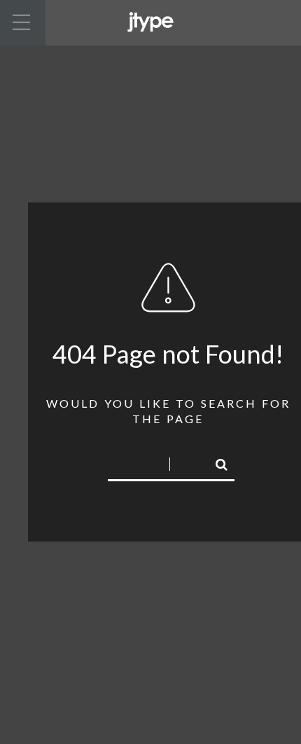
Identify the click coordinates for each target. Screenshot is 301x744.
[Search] (215, 462)
